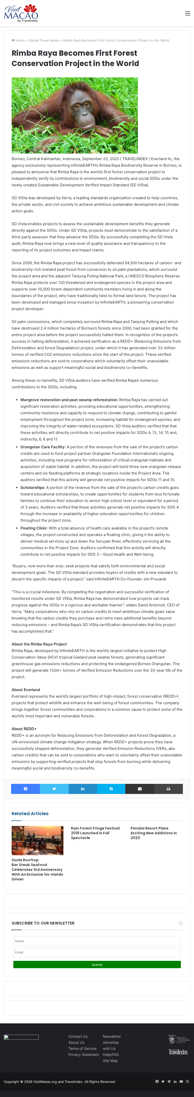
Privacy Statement (83, 1054)
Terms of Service (82, 1048)
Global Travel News (44, 40)
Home (20, 40)
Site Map (110, 1060)
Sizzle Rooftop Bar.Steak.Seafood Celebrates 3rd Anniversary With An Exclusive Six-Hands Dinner (37, 869)
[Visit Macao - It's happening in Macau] (21, 13)
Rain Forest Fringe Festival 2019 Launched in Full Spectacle (95, 833)
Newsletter (112, 1036)
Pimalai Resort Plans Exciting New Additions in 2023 (154, 833)
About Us (76, 1042)
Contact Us (77, 1036)
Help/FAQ (111, 1054)
